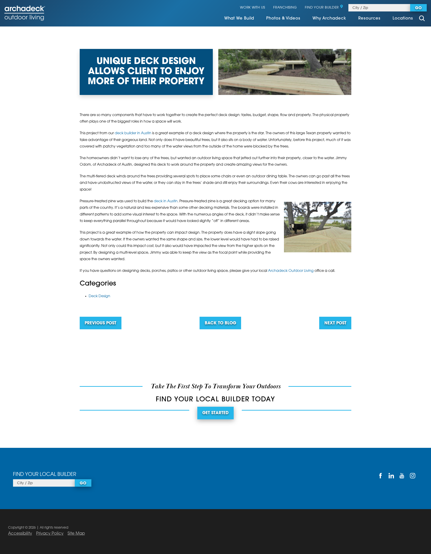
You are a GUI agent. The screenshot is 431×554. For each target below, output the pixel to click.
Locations (403, 19)
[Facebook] (380, 475)
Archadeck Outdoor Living (291, 271)
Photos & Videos (283, 19)
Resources (369, 19)
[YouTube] (402, 475)
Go (418, 8)
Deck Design (99, 296)
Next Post (335, 323)
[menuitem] (239, 19)
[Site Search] (422, 18)
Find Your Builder (322, 7)
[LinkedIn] (391, 475)
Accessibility (20, 534)
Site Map (76, 534)
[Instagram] (412, 475)
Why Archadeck (329, 19)
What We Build (239, 19)
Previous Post (100, 323)
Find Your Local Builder (44, 474)
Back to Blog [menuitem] (220, 323)
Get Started (215, 413)
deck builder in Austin (133, 133)
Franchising (285, 7)
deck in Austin (166, 201)
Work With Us (252, 7)
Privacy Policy (50, 534)
